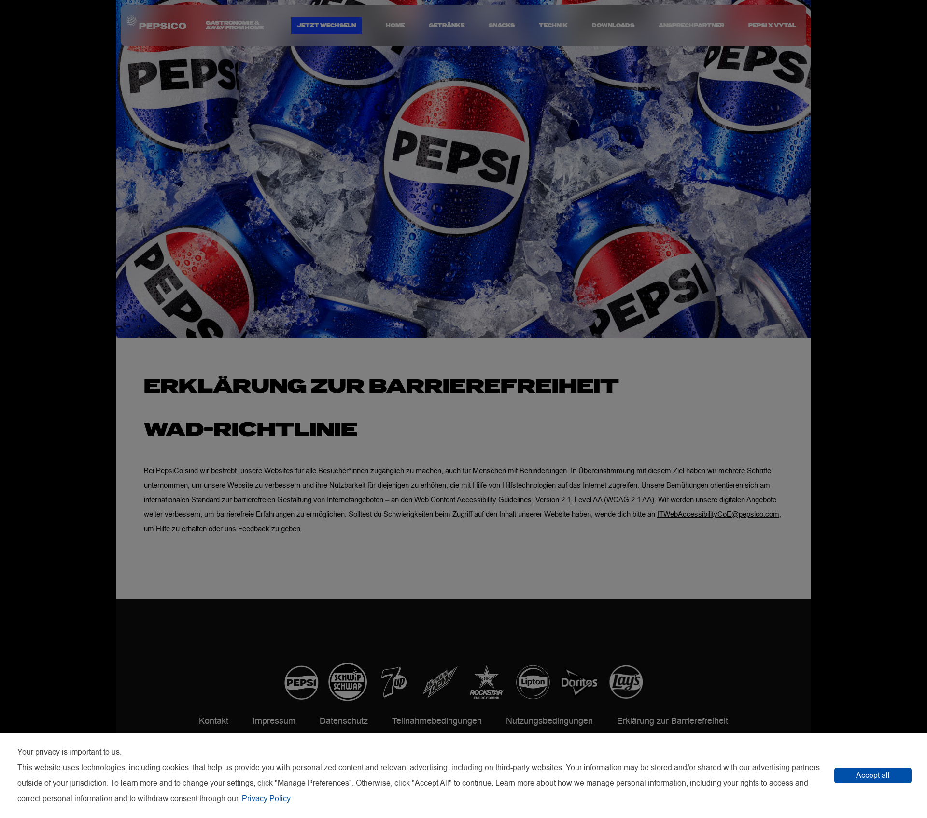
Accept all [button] (873, 775)
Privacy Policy (266, 798)
